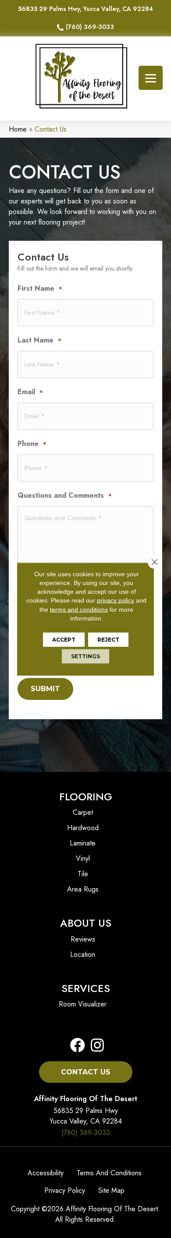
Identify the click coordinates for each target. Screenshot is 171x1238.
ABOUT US (85, 923)
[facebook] (77, 1045)
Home (18, 129)
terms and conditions (79, 609)
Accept (63, 639)
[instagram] (95, 1045)
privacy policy (115, 600)
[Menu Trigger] (151, 78)
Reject (108, 639)
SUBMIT (45, 689)
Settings (85, 656)
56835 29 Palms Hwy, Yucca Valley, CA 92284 (85, 8)
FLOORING (85, 796)
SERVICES (85, 988)
